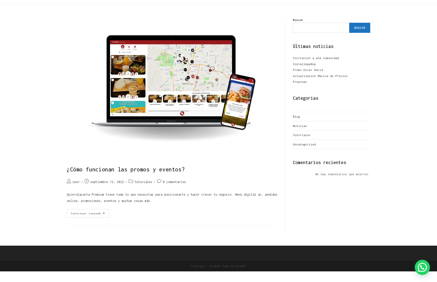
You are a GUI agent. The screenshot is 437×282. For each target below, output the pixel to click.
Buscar (298, 19)
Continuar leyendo (90, 212)
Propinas (300, 81)
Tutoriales (143, 182)
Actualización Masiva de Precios (320, 76)
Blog (296, 116)
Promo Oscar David (308, 69)
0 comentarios (174, 182)
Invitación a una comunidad (316, 58)
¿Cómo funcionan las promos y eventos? (126, 169)
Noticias (300, 125)
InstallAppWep (304, 64)
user (76, 182)
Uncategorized (304, 144)
